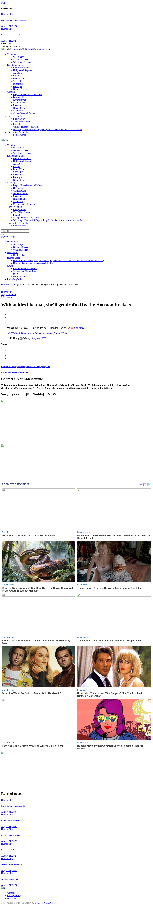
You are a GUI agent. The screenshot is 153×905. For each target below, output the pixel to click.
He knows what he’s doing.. (11, 835)
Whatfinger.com (44, 903)
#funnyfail (33, 333)
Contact (10, 893)
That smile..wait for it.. (9, 879)
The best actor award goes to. (12, 864)
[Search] (2, 234)
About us (11, 898)
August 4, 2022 (39, 338)
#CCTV (12, 333)
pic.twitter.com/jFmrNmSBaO (53, 333)
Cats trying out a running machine (13, 20)
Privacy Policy (14, 895)
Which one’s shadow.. (9, 850)
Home (4, 284)
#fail (18, 333)
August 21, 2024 (9, 26)
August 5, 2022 (8, 294)
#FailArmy (79, 328)
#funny (24, 333)
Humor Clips (7, 14)
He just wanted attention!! (10, 35)
